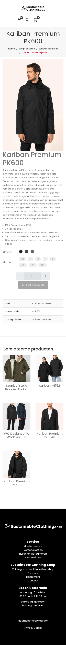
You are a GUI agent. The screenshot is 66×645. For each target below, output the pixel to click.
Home (11, 48)
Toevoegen (34, 285)
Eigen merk (33, 577)
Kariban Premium (48, 48)
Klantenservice (33, 546)
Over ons (33, 573)
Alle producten (27, 48)
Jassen (46, 319)
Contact (33, 580)
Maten (7, 262)
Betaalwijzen (33, 557)
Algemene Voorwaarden (33, 620)
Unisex (36, 319)
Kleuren (7, 252)
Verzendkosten (33, 550)
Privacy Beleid (33, 628)
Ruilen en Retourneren (33, 553)
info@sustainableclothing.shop (34, 569)
